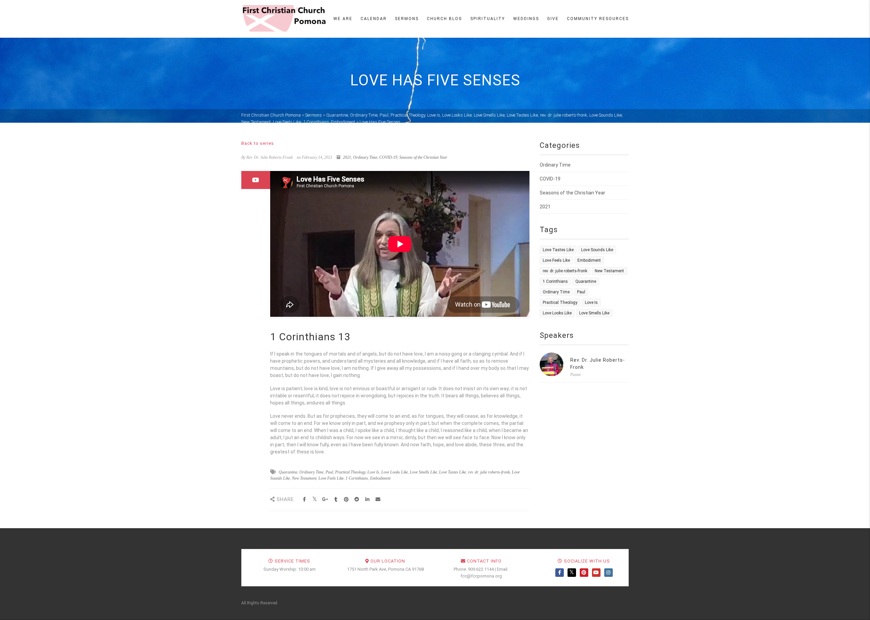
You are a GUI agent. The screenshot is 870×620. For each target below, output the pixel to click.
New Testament (304, 478)
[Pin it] (346, 499)
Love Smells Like (423, 472)
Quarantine (288, 472)
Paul (329, 472)
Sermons (407, 18)
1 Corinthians (357, 478)
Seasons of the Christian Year (423, 157)
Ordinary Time (365, 157)
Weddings (526, 18)
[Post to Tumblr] (336, 499)
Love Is (373, 472)
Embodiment (380, 478)
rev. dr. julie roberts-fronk (489, 472)
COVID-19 (388, 157)
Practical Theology (350, 472)
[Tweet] (315, 499)
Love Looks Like (394, 472)
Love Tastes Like (452, 472)
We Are (342, 18)
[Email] (378, 499)
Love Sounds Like (597, 249)
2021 (347, 157)
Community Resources (598, 18)
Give (553, 18)
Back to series (257, 143)
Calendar (374, 18)
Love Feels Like (331, 478)
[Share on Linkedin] (367, 499)
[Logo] (283, 18)
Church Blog (444, 18)
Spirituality (487, 18)
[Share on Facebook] (304, 499)
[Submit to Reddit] (357, 499)
